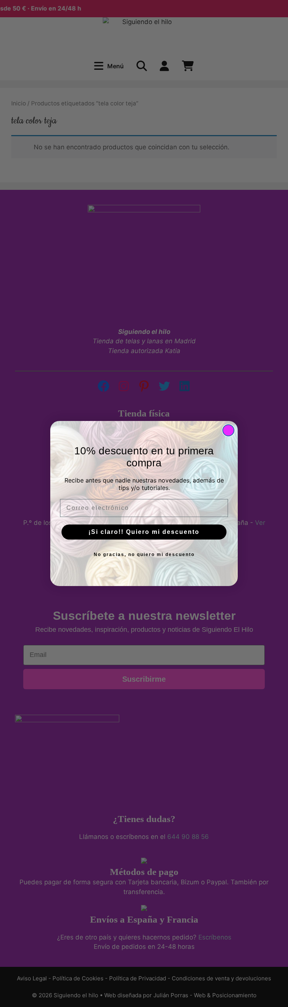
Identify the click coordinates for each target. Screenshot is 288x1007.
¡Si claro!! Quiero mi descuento (144, 532)
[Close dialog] (228, 430)
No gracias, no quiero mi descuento (144, 554)
